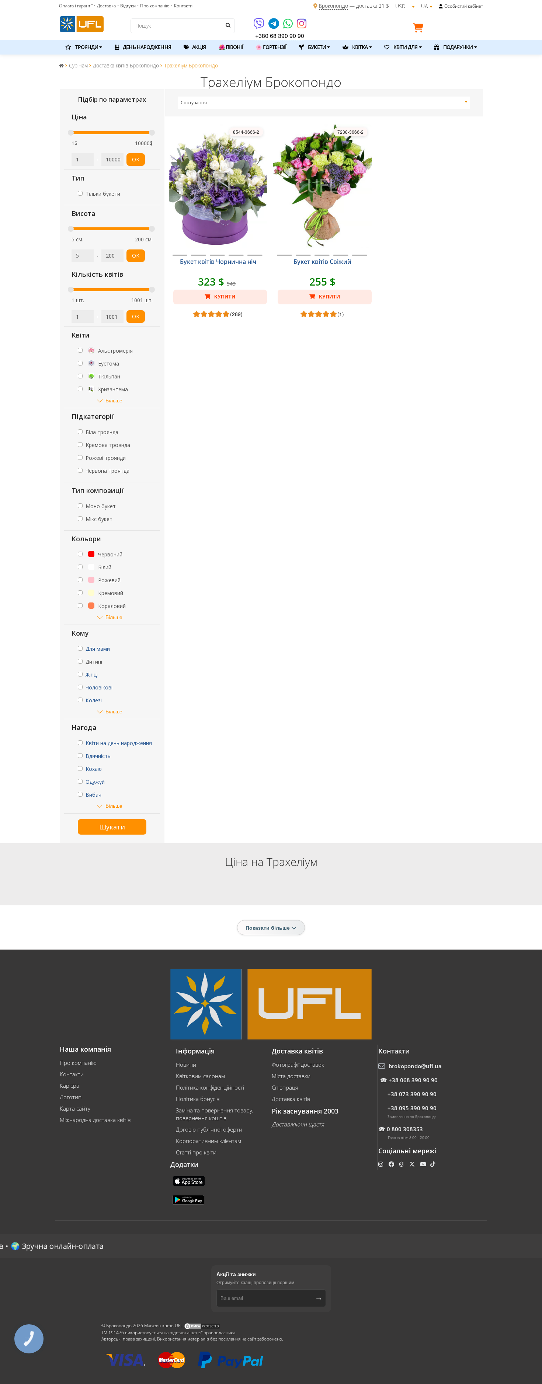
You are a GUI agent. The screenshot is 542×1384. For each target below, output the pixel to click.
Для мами (98, 648)
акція (198, 46)
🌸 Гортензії (271, 46)
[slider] (71, 133)
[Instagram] (301, 26)
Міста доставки (291, 1076)
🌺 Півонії (231, 46)
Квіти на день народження (119, 743)
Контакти (72, 1074)
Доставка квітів (291, 1098)
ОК (135, 159)
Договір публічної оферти (209, 1129)
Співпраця (285, 1087)
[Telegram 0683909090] (274, 26)
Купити (224, 297)
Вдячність (98, 755)
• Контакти (181, 6)
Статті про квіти (196, 1152)
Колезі (94, 700)
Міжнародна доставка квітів (95, 1119)
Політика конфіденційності (210, 1087)
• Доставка (105, 6)
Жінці (92, 674)
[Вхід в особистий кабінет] (441, 6)
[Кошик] (420, 29)
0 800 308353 (405, 1129)
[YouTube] (424, 1164)
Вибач (93, 794)
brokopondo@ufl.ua (415, 1066)
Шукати (112, 826)
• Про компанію (153, 6)
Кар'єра (69, 1085)
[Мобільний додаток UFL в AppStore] (189, 1180)
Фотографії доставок (298, 1064)
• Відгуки (126, 6)
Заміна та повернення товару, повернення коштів (214, 1114)
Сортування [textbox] (194, 102)
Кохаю (94, 768)
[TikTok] (433, 1164)
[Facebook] (392, 1164)
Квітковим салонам (200, 1076)
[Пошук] (227, 25)
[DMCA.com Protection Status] (202, 1325)
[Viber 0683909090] (259, 26)
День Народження (146, 46)
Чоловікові (99, 687)
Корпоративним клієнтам (208, 1140)
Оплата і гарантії (76, 6)
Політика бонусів (197, 1098)
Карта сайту (75, 1108)
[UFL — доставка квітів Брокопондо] (82, 23)
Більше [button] (113, 400)
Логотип (70, 1097)
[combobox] (324, 103)
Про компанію (78, 1062)
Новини (186, 1064)
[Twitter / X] (412, 1164)
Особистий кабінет (463, 6)
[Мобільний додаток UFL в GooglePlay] (189, 1199)
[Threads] (402, 1164)
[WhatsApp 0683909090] (288, 26)
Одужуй (95, 781)
